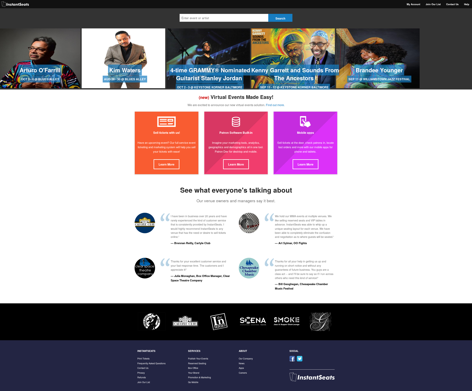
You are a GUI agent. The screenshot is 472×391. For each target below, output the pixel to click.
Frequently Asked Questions (151, 363)
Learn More (166, 164)
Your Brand (193, 372)
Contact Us (452, 4)
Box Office (193, 367)
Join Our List (433, 4)
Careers (243, 372)
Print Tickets (143, 358)
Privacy (141, 372)
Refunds (141, 377)
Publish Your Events (198, 358)
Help (466, 4)
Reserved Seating (197, 363)
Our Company (246, 358)
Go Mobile (193, 382)
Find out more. (275, 105)
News (241, 363)
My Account (413, 4)
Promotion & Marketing (199, 377)
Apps (241, 367)
